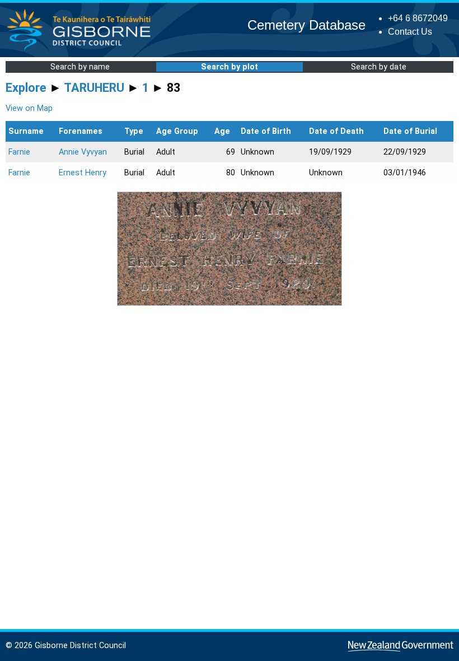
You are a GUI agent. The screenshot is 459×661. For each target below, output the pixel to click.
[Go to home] (82, 50)
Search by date (378, 67)
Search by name (80, 67)
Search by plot (229, 67)
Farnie (19, 152)
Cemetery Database (306, 24)
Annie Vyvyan (83, 152)
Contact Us (410, 31)
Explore (26, 88)
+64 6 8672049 (418, 18)
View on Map (29, 108)
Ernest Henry (82, 173)
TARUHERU (94, 88)
